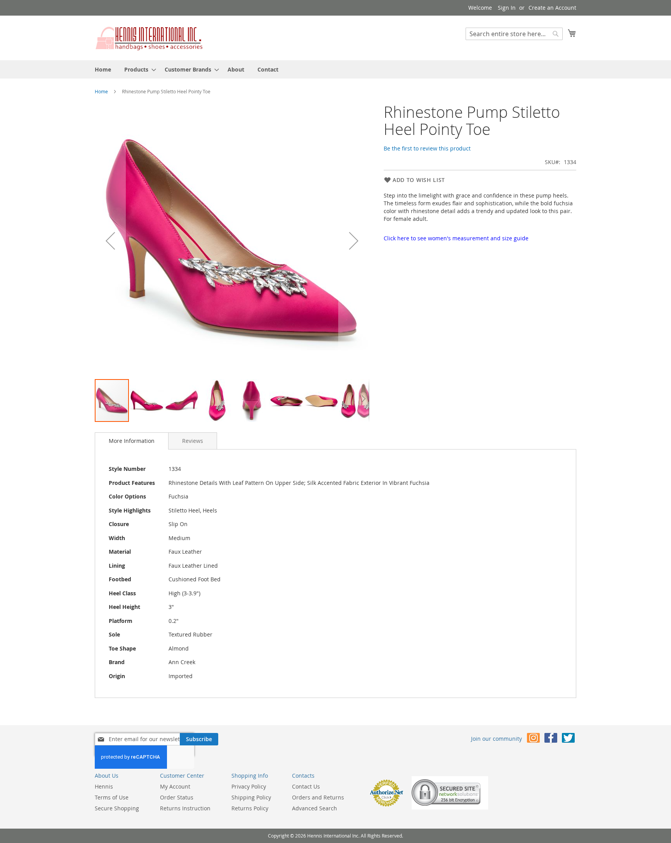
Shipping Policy (251, 797)
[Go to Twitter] (568, 739)
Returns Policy (249, 808)
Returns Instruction (185, 808)
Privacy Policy (248, 786)
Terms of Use (112, 797)
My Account (175, 786)
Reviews (192, 440)
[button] (110, 240)
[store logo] (149, 37)
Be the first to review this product (427, 148)
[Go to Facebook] (550, 739)
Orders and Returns (318, 797)
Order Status (176, 797)
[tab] (132, 440)
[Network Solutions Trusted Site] (450, 807)
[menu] (335, 69)
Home (101, 91)
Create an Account (552, 7)
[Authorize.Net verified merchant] (386, 804)
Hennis (104, 786)
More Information (132, 440)
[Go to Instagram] (533, 739)
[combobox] (514, 34)
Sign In (507, 7)
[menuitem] (103, 69)
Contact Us (306, 786)
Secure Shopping (117, 808)
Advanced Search (314, 808)
